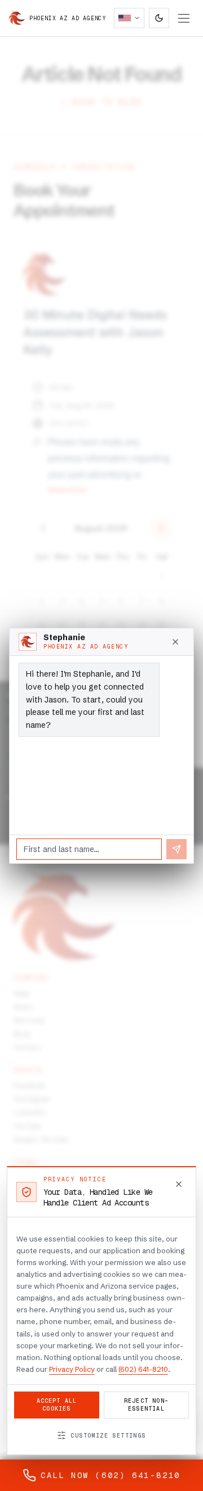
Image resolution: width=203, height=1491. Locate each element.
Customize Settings (107, 1435)
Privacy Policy (72, 1369)
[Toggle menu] (184, 18)
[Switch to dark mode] (159, 18)
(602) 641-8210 (143, 1369)
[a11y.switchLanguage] (129, 18)
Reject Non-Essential (146, 1404)
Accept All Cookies (57, 1404)
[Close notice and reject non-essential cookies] (178, 1184)
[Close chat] (175, 642)
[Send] (176, 849)
